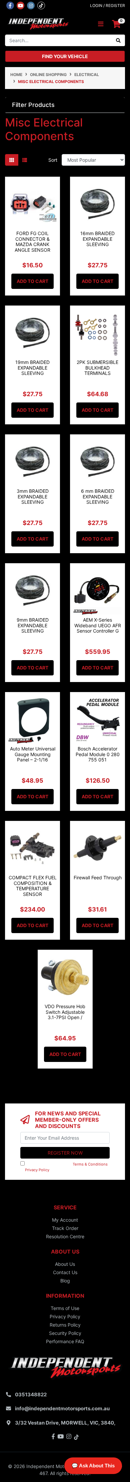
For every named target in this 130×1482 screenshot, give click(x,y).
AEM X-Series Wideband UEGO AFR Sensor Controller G (97, 625)
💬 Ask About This (93, 1465)
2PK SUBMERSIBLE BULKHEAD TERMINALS (97, 367)
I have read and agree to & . (64, 1167)
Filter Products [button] (33, 104)
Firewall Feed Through (98, 877)
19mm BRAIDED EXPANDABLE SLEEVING (32, 367)
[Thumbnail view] (11, 160)
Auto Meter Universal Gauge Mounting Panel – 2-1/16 (32, 754)
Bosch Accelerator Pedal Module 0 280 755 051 (98, 754)
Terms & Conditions (90, 1164)
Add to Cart (32, 281)
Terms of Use (65, 1308)
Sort (52, 160)
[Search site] (118, 40)
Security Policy (65, 1333)
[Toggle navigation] (101, 24)
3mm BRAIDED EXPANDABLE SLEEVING (33, 496)
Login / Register (107, 5)
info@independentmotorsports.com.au (62, 1408)
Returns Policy (65, 1325)
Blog (65, 1280)
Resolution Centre (65, 1236)
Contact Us (65, 1272)
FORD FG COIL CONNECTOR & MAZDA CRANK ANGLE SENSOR (32, 241)
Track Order (65, 1228)
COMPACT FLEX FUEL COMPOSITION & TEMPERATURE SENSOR (33, 886)
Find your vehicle (65, 56)
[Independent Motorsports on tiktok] (41, 5)
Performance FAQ (65, 1341)
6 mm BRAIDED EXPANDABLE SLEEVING (97, 496)
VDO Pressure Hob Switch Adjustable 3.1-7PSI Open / (65, 1011)
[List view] (24, 160)
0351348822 (31, 1394)
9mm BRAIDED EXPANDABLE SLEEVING (33, 625)
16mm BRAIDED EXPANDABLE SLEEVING (97, 238)
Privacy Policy (37, 1170)
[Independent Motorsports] (38, 24)
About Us (65, 1264)
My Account (65, 1220)
